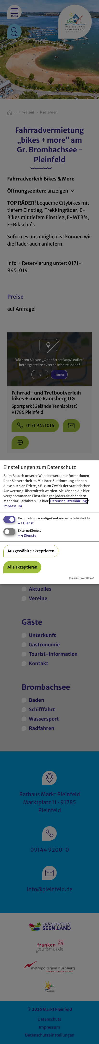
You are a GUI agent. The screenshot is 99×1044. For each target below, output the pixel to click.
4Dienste (27, 535)
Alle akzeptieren (22, 567)
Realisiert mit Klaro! (81, 578)
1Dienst (26, 523)
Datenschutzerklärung (68, 501)
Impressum (12, 506)
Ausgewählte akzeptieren (30, 551)
